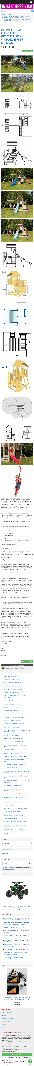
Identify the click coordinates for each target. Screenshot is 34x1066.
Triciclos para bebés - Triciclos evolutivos (14, 717)
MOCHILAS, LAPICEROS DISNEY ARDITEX (15, 822)
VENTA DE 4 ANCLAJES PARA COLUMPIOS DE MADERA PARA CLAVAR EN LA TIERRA (16, 923)
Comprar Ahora (28, 51)
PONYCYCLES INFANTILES (11, 768)
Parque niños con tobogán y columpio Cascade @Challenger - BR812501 (16, 953)
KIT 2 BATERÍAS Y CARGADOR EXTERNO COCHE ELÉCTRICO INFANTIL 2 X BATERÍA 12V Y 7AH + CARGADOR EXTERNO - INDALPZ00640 (17, 999)
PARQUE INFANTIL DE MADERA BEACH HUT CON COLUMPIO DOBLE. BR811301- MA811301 (17, 919)
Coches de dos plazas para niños (12, 686)
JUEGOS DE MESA (8, 805)
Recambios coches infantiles (11, 710)
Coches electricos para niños (11, 676)
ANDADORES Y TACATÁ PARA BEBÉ (13, 802)
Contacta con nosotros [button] (17, 1054)
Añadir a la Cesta (27, 661)
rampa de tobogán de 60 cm (12, 551)
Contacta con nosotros (7, 1028)
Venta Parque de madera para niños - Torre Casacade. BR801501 (15, 958)
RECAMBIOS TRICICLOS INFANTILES (13, 830)
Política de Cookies (7, 1021)
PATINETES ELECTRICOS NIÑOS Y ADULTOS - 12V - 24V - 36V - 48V (17, 772)
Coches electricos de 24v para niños (13, 689)
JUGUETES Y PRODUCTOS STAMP (13, 727)
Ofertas (4, 965)
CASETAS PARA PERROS (10, 818)
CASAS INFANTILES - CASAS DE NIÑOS (14, 742)
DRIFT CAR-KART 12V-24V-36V (12, 720)
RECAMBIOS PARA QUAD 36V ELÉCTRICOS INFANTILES (15, 825)
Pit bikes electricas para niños (11, 707)
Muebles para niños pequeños (11, 735)
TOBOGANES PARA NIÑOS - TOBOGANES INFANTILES (14, 798)
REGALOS (6, 833)
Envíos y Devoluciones (7, 1012)
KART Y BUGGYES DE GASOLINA (12, 786)
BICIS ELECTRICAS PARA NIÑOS (12, 683)
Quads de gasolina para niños (11, 692)
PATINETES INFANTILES (10, 750)
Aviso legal (4, 1015)
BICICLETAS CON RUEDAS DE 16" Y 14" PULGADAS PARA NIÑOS (17, 781)
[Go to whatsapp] (30, 1061)
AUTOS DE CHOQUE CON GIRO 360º (13, 738)
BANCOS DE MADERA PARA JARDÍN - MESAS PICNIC (15, 776)
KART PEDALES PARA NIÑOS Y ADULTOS (14, 764)
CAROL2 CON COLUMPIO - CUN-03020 (14, 927)
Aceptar (3, 1064)
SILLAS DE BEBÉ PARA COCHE (12, 753)
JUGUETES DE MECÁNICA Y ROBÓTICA (14, 724)
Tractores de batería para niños (11, 714)
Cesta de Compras (7, 849)
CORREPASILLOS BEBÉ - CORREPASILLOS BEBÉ (16, 808)
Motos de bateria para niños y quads (13, 704)
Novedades (5, 874)
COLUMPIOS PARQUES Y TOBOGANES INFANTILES (14, 760)
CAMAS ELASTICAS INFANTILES (12, 812)
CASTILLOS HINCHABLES (10, 701)
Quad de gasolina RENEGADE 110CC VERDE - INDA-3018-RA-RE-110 (17, 907)
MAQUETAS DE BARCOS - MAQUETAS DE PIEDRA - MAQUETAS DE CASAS (17, 731)
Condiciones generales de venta (10, 1025)
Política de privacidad (7, 1018)
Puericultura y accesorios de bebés (12, 794)
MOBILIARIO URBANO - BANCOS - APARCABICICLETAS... (12, 789)
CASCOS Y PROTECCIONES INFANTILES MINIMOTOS (14, 696)
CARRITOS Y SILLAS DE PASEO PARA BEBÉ (15, 756)
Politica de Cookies (11, 1064)
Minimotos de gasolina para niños (12, 679)
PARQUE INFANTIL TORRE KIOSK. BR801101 (16, 949)
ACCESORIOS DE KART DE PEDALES (13, 815)
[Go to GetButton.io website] (30, 1064)
